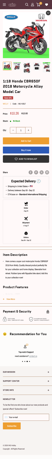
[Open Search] (26, 4)
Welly (5, 103)
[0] (38, 4)
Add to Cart (26, 140)
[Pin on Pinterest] (36, 172)
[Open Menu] (4, 4)
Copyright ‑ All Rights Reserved (14, 449)
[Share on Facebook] (31, 172)
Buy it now (26, 150)
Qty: (4, 130)
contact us (33, 356)
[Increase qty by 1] (28, 130)
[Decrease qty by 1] (13, 130)
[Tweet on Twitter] (42, 172)
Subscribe (11, 425)
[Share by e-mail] (47, 172)
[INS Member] (32, 4)
